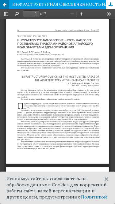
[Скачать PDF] (110, 4)
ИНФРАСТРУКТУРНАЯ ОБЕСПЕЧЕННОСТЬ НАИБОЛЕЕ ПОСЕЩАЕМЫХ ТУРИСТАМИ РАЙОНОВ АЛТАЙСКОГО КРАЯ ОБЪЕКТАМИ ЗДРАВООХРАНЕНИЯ (63, 4)
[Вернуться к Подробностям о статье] (4, 4)
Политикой (94, 197)
